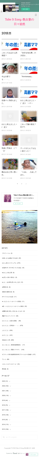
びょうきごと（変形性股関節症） (13, 345)
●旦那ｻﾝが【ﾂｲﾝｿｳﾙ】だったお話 (13, 268)
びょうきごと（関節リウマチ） (13, 349)
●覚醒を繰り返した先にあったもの (13, 311)
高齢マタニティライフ (10, 316)
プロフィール (7, 253)
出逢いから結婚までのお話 (11, 258)
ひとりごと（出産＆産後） (11, 321)
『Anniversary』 (26, 76)
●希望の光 (6, 287)
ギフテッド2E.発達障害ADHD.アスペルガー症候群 (19, 354)
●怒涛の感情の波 (8, 292)
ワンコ (5, 359)
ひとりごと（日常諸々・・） (12, 325)
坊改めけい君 (8, 340)
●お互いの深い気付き (9, 277)
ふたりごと (7, 330)
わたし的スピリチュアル (11, 263)
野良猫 (5, 369)
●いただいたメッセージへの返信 (13, 301)
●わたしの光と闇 (8, 272)
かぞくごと (7, 335)
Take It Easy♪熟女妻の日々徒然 (19, 22)
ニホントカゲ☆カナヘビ (11, 364)
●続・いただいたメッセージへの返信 (14, 306)
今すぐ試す (25, 9)
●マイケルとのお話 (9, 296)
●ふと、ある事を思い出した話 (12, 282)
